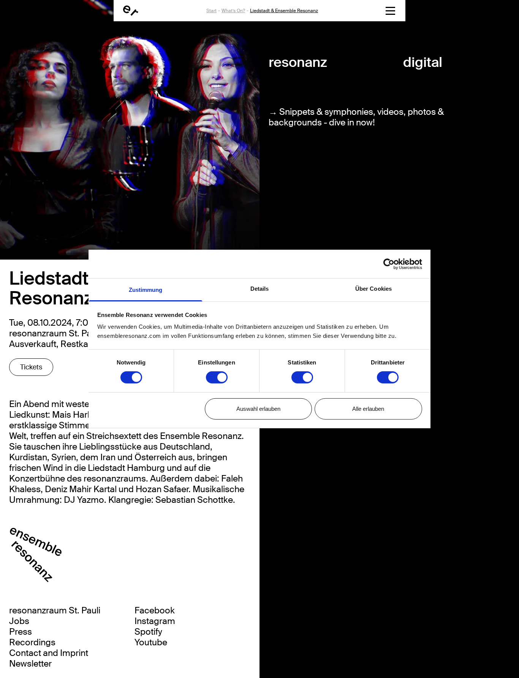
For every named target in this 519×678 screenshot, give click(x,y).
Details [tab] (259, 288)
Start (211, 11)
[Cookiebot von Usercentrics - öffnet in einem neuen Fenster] (389, 263)
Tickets (31, 367)
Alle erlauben (368, 409)
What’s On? (233, 11)
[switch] (217, 377)
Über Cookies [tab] (373, 288)
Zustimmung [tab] (146, 290)
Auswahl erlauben (258, 409)
